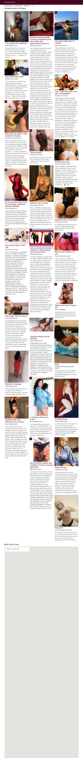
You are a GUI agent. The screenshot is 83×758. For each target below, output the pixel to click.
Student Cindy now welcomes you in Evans (14, 421)
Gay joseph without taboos (16, 316)
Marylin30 (59, 528)
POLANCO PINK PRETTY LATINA (65, 42)
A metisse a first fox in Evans (39, 418)
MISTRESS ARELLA (9, 2)
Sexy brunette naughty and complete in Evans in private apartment (41, 465)
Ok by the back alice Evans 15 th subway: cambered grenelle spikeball (16, 204)
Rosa (57, 364)
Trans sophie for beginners (16, 43)
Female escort (8, 5)
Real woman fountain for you (65, 253)
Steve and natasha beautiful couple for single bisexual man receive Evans (41, 250)
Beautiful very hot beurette (66, 220)
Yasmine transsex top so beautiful (40, 337)
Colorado (26, 5)
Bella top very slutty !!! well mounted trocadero (16, 135)
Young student (36, 152)
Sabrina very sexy (62, 162)
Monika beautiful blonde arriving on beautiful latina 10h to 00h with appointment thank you (40, 40)
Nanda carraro (61, 468)
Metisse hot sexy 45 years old (65, 306)
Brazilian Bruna (61, 419)
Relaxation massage (13, 384)
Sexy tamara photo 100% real (15, 246)
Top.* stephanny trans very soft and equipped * (66, 93)
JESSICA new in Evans (39, 203)
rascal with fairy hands (14, 77)
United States (18, 5)
